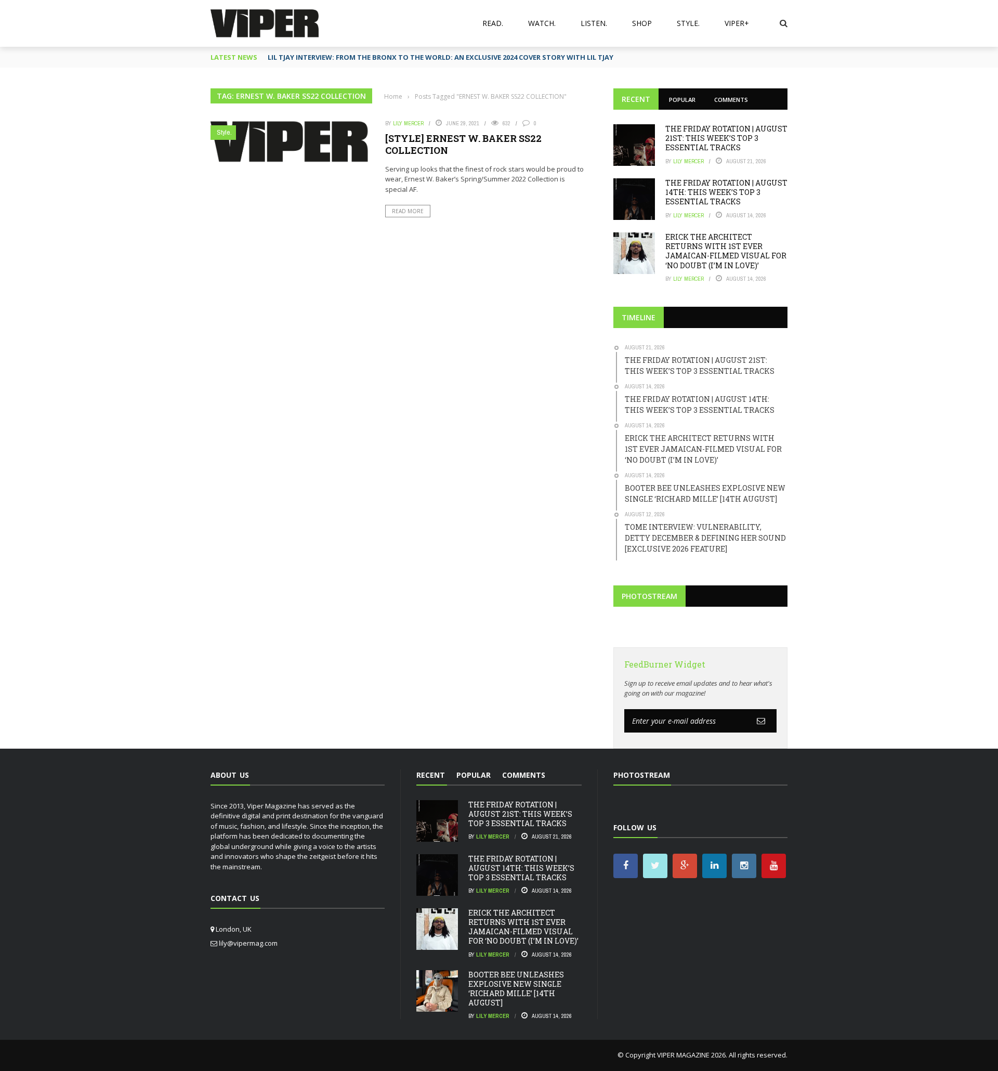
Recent (636, 99)
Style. (688, 23)
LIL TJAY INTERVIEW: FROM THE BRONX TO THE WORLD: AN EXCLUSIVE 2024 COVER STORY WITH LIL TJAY (440, 57)
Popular (682, 99)
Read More (408, 211)
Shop (642, 23)
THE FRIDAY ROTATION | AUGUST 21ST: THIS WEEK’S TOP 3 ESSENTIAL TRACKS (726, 138)
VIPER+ (737, 23)
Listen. (594, 23)
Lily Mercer (408, 123)
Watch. (542, 23)
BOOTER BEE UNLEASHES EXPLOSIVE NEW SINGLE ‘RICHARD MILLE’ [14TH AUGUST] (516, 989)
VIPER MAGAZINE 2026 (691, 1055)
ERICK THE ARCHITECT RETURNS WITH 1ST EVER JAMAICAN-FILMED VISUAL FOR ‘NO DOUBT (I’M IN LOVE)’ (725, 251)
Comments (731, 99)
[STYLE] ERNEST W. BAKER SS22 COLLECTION (463, 144)
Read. (492, 23)
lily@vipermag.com (248, 943)
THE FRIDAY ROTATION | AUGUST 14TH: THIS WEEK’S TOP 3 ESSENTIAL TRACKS (726, 192)
